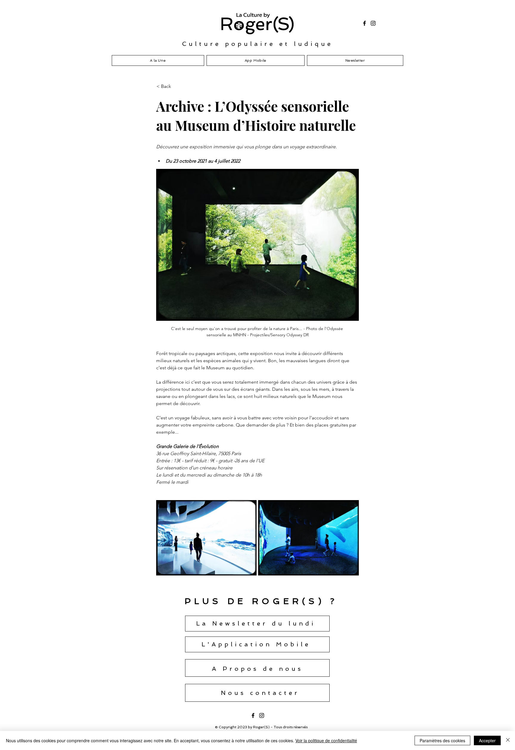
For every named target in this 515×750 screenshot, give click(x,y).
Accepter (487, 740)
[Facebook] (364, 23)
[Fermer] (507, 740)
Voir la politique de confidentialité (326, 740)
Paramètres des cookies (442, 740)
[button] (176, 86)
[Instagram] (373, 23)
